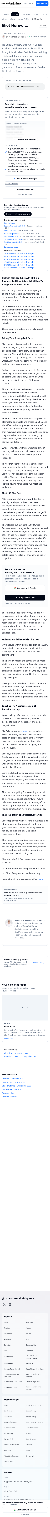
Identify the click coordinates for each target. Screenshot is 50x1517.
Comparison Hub (30, 1056)
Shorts (44, 14)
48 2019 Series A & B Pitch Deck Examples (19, 259)
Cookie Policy (31, 1411)
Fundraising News (32, 1382)
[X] (4, 1304)
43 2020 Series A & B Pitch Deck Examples (19, 262)
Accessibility (8, 1433)
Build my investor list (25, 597)
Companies (8, 1356)
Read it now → (9, 1039)
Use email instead (11, 184)
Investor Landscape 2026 (12, 1078)
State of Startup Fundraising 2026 (16, 1086)
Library (6, 14)
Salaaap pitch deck (11, 247)
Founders (29, 1350)
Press (28, 1450)
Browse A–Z (8, 1363)
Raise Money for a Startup (36, 1369)
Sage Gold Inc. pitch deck (13, 239)
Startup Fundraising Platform (33, 1375)
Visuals (28, 1333)
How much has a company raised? (32, 1357)
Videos (36, 14)
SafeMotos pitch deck (11, 236)
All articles (8, 1053)
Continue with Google (26, 178)
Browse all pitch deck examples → (18, 214)
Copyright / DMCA (11, 1422)
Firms (6, 1350)
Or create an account (25, 189)
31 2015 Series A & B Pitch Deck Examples (19, 256)
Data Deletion (31, 1439)
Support (29, 1445)
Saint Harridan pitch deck (13, 242)
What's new (8, 1462)
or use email (25, 1514)
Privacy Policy (9, 1405)
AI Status (7, 1450)
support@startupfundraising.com (18, 1481)
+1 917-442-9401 (11, 1491)
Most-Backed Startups (11, 1089)
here (41, 879)
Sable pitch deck (10, 231)
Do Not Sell (8, 1439)
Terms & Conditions (33, 1405)
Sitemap (29, 1433)
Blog (27, 1339)
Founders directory (12, 1056)
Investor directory (23, 1053)
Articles (15, 14)
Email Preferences (32, 1428)
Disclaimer (8, 1411)
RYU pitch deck (9, 223)
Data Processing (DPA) (34, 1422)
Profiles (7, 1328)
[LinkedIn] (10, 1304)
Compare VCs (31, 1345)
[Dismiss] (46, 1503)
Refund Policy (31, 1416)
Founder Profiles (23, 19)
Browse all (29, 1456)
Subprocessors (9, 1428)
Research (29, 1363)
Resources (27, 3)
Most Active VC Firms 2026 (13, 1082)
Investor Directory (9, 1096)
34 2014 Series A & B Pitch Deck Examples (19, 254)
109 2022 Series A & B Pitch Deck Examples (19, 268)
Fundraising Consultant (13, 1382)
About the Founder (11, 1456)
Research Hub (8, 1093)
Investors (7, 1345)
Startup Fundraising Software (11, 1375)
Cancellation (8, 1416)
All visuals (7, 1339)
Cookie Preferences (11, 1445)
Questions (8, 1333)
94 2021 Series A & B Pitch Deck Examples (19, 265)
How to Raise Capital (12, 1369)
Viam (25, 731)
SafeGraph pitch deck (11, 234)
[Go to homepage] (11, 3)
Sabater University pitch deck (14, 226)
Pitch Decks (26, 14)
